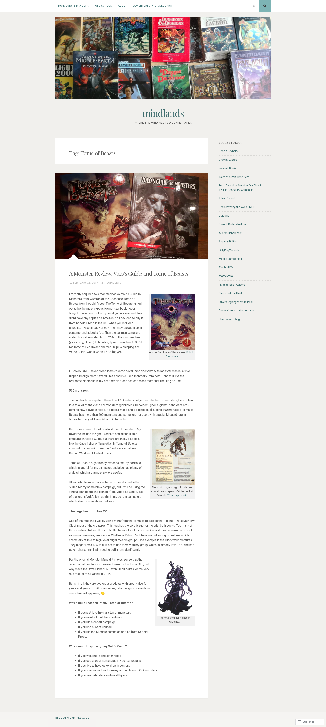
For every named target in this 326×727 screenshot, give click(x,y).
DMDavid (224, 215)
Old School (103, 5)
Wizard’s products (177, 495)
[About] (254, 6)
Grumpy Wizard (228, 159)
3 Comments (112, 282)
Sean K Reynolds (229, 151)
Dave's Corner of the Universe (236, 310)
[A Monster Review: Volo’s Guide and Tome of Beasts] (131, 216)
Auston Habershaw (230, 233)
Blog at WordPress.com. (73, 717)
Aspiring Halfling (228, 241)
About (122, 5)
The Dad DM (226, 267)
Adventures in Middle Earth (153, 5)
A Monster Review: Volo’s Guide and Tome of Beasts (128, 273)
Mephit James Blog (230, 258)
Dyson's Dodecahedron (232, 224)
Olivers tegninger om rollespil (236, 302)
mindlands (163, 113)
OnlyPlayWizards (229, 250)
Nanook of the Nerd (230, 293)
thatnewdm (226, 276)
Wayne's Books (228, 168)
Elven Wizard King (229, 319)
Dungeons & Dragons (73, 5)
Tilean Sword (227, 198)
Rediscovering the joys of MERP (237, 207)
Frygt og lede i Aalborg (232, 284)
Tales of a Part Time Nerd (234, 177)
